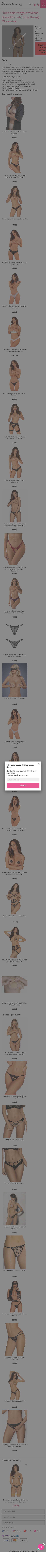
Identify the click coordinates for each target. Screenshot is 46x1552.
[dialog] (23, 776)
